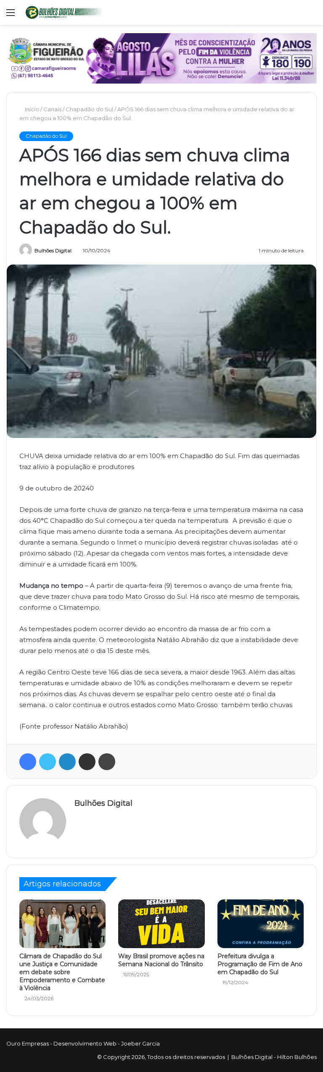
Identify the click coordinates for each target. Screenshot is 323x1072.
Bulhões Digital (52, 250)
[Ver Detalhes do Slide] (161, 58)
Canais (53, 109)
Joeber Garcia (140, 1043)
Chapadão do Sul (90, 109)
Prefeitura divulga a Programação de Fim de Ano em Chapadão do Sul (259, 964)
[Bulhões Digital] (66, 12)
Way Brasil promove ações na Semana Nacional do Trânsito (161, 960)
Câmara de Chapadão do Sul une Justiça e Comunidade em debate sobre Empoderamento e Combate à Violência (62, 972)
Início (32, 109)
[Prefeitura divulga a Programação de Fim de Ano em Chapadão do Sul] (260, 923)
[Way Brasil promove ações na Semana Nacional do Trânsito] (161, 923)
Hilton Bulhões (297, 1057)
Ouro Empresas (27, 1043)
